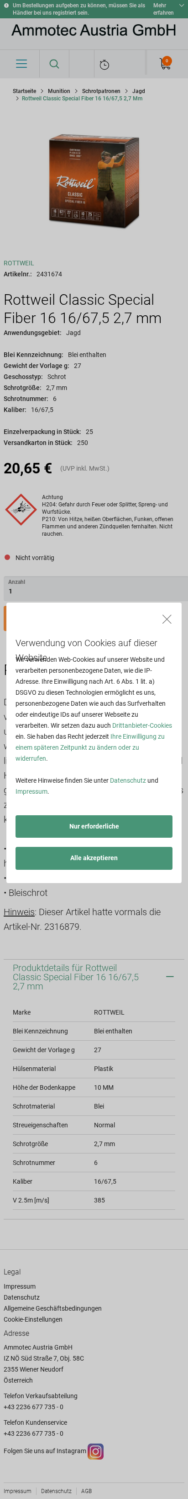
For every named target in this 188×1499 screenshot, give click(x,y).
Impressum (31, 791)
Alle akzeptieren (94, 858)
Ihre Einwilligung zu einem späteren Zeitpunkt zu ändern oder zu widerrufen (90, 747)
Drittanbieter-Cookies (142, 725)
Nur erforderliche (94, 826)
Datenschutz (128, 780)
